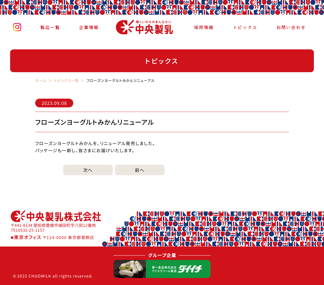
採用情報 (204, 27)
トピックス (245, 27)
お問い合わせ (291, 27)
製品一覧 (50, 27)
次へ (88, 170)
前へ (140, 170)
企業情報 (89, 27)
